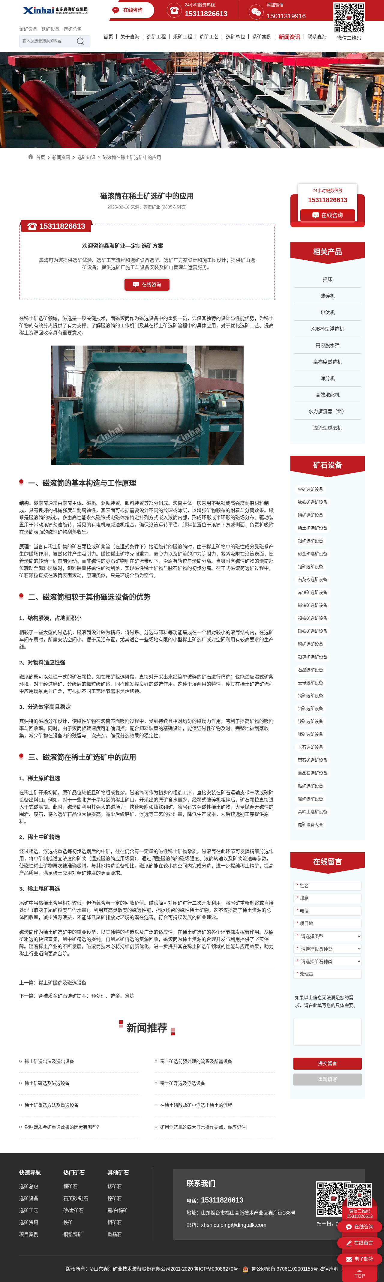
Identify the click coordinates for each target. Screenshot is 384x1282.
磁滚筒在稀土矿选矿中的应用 (132, 157)
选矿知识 (86, 157)
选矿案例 (262, 36)
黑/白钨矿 (117, 1210)
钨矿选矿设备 (310, 695)
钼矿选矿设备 (310, 708)
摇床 (327, 279)
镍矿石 (114, 1198)
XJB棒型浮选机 (327, 328)
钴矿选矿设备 (310, 785)
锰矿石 (114, 1186)
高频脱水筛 (328, 345)
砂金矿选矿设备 (312, 553)
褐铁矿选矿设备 (312, 618)
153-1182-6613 (152, 296)
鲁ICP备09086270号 (216, 1269)
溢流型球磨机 (327, 427)
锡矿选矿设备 (310, 798)
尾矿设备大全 (310, 824)
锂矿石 (70, 1186)
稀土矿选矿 (36, 318)
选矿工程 (156, 36)
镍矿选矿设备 (310, 721)
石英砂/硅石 (75, 1198)
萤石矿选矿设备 (312, 760)
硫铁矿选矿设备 (312, 631)
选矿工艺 (209, 36)
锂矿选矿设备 (310, 566)
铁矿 (68, 1222)
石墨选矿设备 (310, 669)
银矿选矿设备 (310, 540)
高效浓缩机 (328, 394)
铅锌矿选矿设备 (312, 656)
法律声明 (328, 1269)
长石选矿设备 (310, 747)
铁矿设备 (50, 28)
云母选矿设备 (310, 682)
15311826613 (206, 14)
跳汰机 (327, 312)
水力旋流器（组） (327, 411)
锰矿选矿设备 (310, 734)
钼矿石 (114, 1222)
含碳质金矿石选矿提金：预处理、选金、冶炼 (76, 996)
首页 (108, 36)
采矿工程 (182, 36)
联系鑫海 (317, 36)
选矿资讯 (28, 1222)
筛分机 (327, 378)
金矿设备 (28, 28)
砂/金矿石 (73, 1210)
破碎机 (327, 295)
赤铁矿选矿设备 (312, 592)
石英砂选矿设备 (312, 579)
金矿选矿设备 (310, 489)
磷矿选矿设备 (310, 515)
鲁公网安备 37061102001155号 (284, 1269)
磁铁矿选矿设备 (312, 605)
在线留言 (363, 1242)
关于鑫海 (130, 36)
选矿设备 (28, 1198)
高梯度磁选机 (327, 361)
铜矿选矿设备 (310, 644)
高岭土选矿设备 (312, 811)
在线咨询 (151, 284)
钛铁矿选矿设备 (312, 502)
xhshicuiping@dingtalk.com (233, 1225)
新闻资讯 (289, 37)
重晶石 (114, 1234)
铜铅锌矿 (72, 1234)
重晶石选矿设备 (312, 773)
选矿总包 (73, 28)
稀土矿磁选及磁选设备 (52, 982)
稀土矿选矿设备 (312, 528)
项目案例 (28, 1234)
